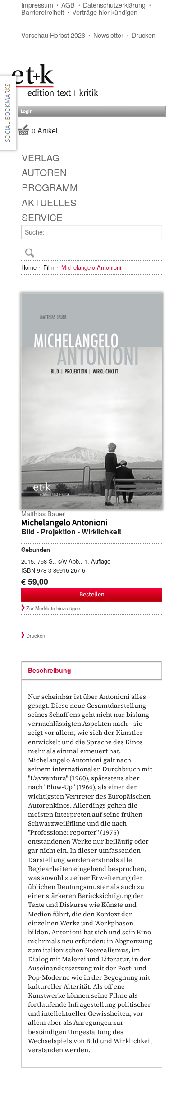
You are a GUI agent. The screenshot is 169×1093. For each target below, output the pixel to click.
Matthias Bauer (43, 513)
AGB (68, 4)
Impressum (37, 4)
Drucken (143, 35)
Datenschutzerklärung (114, 4)
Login (26, 111)
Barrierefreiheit (42, 12)
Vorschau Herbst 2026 (53, 35)
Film (49, 267)
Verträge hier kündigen (104, 12)
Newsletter (108, 35)
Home (29, 267)
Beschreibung (49, 670)
